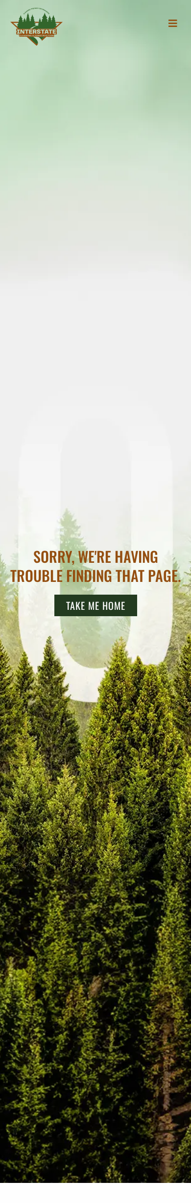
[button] (173, 23)
